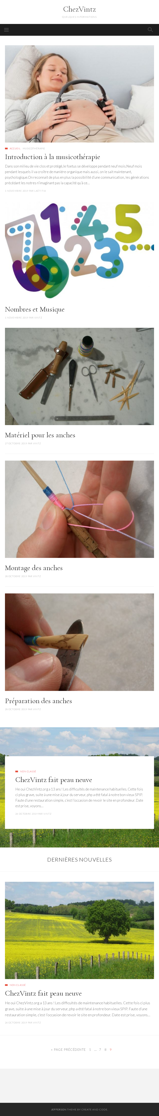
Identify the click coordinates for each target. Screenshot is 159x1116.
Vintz (38, 317)
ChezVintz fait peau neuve (53, 779)
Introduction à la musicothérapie (52, 156)
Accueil (15, 148)
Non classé (28, 771)
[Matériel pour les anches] (79, 376)
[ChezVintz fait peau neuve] (79, 930)
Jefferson (58, 1109)
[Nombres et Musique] (79, 250)
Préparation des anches (38, 700)
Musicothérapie (34, 148)
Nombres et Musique (35, 309)
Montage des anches (34, 567)
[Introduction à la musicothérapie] (79, 94)
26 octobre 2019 (26, 813)
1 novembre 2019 (17, 190)
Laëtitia (40, 190)
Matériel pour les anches (40, 434)
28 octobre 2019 (16, 576)
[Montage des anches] (79, 509)
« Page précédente (68, 1049)
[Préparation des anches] (79, 642)
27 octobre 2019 (16, 443)
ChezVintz (79, 9)
